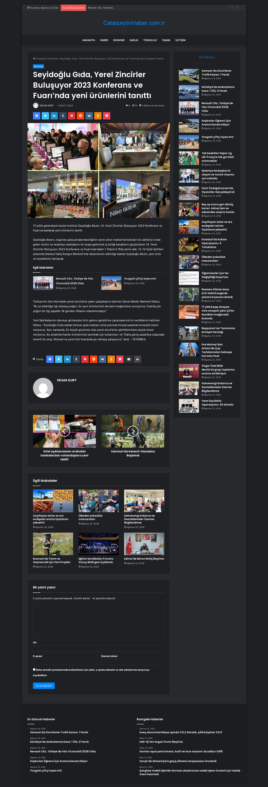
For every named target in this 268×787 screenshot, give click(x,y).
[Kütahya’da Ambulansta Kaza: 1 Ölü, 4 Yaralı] (189, 92)
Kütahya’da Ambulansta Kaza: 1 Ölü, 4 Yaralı (218, 89)
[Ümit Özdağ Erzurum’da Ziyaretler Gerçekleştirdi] (189, 193)
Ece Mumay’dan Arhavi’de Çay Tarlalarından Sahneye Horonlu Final (217, 350)
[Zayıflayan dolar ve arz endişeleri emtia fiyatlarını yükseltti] (53, 501)
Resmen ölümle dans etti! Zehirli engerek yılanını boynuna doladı (217, 293)
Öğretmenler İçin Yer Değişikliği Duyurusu (215, 275)
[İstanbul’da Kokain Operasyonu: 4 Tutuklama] (189, 244)
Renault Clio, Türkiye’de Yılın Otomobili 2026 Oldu (116, 7)
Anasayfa (88, 40)
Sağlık (134, 40)
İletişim (180, 40)
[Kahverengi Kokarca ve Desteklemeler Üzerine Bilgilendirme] (144, 501)
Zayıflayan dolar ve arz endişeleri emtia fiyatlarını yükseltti (50, 519)
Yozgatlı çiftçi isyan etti (140, 278)
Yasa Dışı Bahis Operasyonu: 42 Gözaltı (218, 402)
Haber (104, 40)
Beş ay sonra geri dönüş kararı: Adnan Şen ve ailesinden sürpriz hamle (218, 208)
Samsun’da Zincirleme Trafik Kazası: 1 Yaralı (216, 72)
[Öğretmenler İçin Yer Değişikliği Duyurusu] (189, 278)
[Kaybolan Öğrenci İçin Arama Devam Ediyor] (189, 126)
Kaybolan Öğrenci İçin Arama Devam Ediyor (216, 122)
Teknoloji (150, 40)
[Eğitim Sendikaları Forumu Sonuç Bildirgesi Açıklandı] (99, 544)
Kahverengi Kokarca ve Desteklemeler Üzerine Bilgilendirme (139, 519)
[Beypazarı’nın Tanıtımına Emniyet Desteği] (189, 333)
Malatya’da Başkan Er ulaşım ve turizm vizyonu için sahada (218, 174)
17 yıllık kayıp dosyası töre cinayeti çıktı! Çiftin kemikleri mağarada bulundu (218, 312)
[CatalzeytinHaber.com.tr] (134, 22)
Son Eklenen (207, 57)
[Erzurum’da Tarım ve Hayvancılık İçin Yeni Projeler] (53, 544)
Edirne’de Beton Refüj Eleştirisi (144, 559)
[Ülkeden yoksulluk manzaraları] (99, 501)
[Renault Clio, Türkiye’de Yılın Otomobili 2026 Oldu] (43, 283)
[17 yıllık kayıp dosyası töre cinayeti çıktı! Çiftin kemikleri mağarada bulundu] (189, 312)
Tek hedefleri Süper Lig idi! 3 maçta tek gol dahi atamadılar (218, 157)
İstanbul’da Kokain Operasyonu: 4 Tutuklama (214, 243)
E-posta (38, 656)
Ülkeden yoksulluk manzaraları (90, 517)
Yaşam (166, 40)
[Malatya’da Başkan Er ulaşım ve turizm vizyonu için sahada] (189, 176)
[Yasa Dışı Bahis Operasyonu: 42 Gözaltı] (189, 406)
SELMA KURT (47, 105)
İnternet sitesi (109, 656)
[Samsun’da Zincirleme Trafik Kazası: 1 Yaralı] (189, 76)
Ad (35, 642)
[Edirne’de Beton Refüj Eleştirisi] (144, 544)
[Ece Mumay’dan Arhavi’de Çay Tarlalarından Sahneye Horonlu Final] (189, 349)
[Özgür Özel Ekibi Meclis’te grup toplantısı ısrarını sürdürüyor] (189, 371)
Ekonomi (119, 40)
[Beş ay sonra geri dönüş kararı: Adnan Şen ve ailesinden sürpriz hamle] (189, 209)
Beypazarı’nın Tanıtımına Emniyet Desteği (218, 330)
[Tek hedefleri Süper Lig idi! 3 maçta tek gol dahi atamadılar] (189, 158)
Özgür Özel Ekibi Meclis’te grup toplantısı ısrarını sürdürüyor (218, 369)
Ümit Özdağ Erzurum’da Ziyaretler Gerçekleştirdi (218, 190)
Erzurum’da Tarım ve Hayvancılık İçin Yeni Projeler (52, 560)
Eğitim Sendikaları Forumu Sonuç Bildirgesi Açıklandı (96, 560)
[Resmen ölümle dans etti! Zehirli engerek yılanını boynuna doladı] (189, 294)
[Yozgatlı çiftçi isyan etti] (111, 283)
